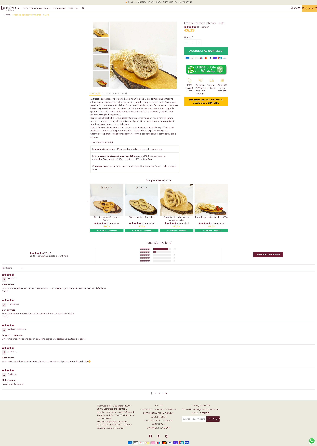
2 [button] (155, 393)
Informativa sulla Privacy (158, 413)
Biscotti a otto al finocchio (141, 217)
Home (7, 14)
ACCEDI (297, 8)
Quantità (188, 37)
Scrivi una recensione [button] (268, 254)
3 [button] (159, 393)
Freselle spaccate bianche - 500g (211, 217)
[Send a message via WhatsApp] (312, 441)
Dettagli (95, 93)
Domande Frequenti (115, 93)
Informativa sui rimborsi (158, 420)
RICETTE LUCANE (59, 8)
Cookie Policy (158, 417)
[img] (8, 275)
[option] (101, 29)
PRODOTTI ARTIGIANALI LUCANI (35, 8)
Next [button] (229, 202)
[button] (190, 27)
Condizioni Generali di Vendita (158, 409)
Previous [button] (87, 202)
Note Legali (158, 424)
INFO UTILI (73, 8)
